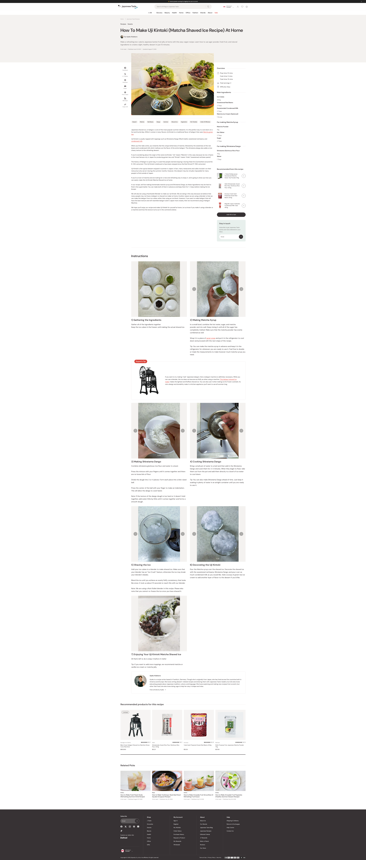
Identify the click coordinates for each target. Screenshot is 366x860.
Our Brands (203, 824)
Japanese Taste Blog (206, 827)
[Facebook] (121, 827)
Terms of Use (202, 857)
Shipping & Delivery (233, 821)
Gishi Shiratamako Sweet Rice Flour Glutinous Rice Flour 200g (232, 185)
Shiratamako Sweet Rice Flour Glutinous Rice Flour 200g (165, 746)
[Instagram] (130, 827)
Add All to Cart (231, 214)
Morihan (217, 742)
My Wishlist (177, 827)
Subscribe (241, 237)
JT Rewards (203, 838)
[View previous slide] (194, 289)
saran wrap (210, 338)
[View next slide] (241, 289)
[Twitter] (126, 827)
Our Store (203, 848)
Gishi (153, 742)
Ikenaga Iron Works (125, 742)
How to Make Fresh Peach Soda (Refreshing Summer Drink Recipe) (132, 796)
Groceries (150, 824)
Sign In (176, 821)
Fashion (195, 13)
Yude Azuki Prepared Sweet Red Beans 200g (197, 745)
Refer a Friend (204, 841)
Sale (216, 13)
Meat (153, 792)
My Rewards (177, 841)
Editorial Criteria (205, 834)
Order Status (177, 831)
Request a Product (179, 838)
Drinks (122, 792)
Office (188, 13)
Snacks (149, 827)
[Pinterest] (134, 827)
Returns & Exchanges (233, 824)
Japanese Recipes (205, 831)
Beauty (167, 13)
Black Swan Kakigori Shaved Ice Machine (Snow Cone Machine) (135, 746)
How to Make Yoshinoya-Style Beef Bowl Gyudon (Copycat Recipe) (166, 796)
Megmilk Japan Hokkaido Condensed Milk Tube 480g (232, 205)
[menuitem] (150, 13)
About (210, 13)
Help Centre (230, 827)
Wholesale (177, 845)
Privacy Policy (211, 857)
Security (219, 857)
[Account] (238, 7)
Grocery (159, 13)
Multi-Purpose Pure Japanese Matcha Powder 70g (229, 746)
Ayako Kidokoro (155, 676)
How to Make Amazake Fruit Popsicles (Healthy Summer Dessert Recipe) (228, 796)
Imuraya (186, 742)
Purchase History (179, 834)
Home (181, 13)
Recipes (123, 24)
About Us (203, 821)
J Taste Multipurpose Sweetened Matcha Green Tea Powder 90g (232, 176)
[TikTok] (121, 831)
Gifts (148, 845)
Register (176, 824)
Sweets (130, 24)
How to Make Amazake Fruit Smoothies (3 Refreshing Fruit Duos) (198, 796)
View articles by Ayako (157, 689)
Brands (202, 13)
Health (174, 13)
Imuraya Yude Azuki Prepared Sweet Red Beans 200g (231, 195)
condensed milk (136, 141)
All (151, 13)
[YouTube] (138, 826)
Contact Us (230, 831)
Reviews (202, 845)
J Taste (149, 821)
